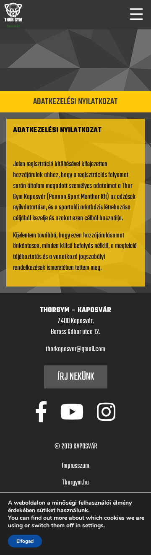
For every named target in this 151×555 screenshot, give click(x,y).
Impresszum (75, 466)
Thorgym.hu (75, 482)
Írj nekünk (75, 377)
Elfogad (25, 541)
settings (93, 525)
